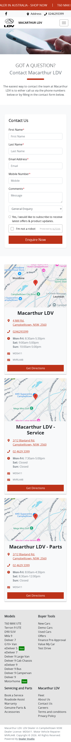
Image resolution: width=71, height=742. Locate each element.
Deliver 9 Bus (12, 669)
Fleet (41, 695)
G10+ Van (10, 644)
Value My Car (46, 644)
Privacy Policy (47, 716)
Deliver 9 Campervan (18, 673)
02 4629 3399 (21, 451)
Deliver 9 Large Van (16, 656)
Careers (43, 708)
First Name (16, 130)
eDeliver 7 (10, 652)
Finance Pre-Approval (52, 640)
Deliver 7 (10, 640)
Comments (16, 189)
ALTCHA (56, 228)
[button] (64, 22)
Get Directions (35, 368)
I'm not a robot (26, 229)
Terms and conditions (52, 712)
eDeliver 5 (10, 648)
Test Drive (44, 648)
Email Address (19, 159)
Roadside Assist (14, 699)
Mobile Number (20, 174)
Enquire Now (35, 239)
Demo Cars (45, 628)
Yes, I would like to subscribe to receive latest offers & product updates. (37, 219)
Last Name (16, 144)
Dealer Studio (27, 738)
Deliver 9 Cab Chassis (18, 660)
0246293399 (56, 14)
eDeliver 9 (10, 665)
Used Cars (44, 632)
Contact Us (45, 703)
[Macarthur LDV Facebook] (6, 13)
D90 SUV (10, 632)
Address (36, 14)
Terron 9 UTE (12, 628)
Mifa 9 (8, 636)
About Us (44, 699)
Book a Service (13, 695)
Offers (42, 636)
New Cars (44, 623)
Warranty (10, 703)
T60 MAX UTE (12, 623)
